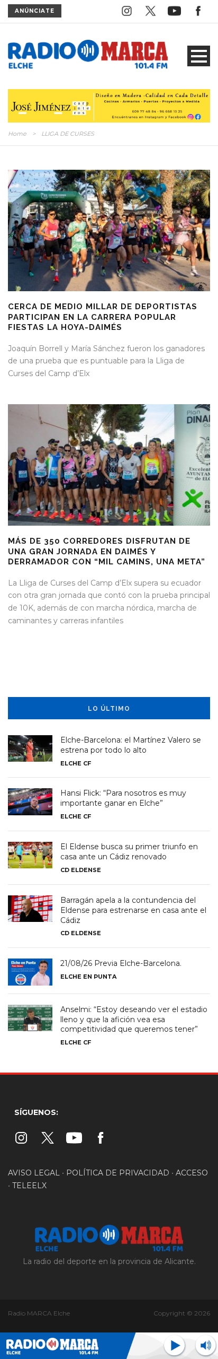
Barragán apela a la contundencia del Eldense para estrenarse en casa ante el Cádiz (133, 910)
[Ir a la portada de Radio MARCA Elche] (88, 55)
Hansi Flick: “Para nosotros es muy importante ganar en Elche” (123, 798)
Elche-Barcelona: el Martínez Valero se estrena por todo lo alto (130, 745)
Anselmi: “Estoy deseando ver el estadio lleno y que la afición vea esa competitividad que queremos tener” (133, 1019)
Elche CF (75, 763)
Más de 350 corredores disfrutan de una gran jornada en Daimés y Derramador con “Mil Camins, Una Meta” (106, 551)
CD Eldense (80, 870)
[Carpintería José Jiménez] (109, 105)
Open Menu (198, 56)
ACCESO (192, 1173)
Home (17, 133)
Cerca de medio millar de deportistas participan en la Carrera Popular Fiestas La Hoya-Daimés (102, 317)
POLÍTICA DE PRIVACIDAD (117, 1173)
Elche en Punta (88, 976)
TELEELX (29, 1185)
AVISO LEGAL (34, 1173)
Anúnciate (34, 10)
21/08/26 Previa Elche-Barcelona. (120, 963)
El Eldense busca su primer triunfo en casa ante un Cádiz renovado (129, 851)
